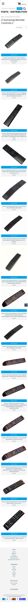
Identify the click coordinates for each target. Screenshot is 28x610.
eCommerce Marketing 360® (14, 596)
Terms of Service (14, 558)
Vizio (14, 576)
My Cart (14, 584)
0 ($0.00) (23, 4)
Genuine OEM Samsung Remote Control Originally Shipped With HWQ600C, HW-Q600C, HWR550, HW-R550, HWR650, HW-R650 (14, 94)
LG (14, 571)
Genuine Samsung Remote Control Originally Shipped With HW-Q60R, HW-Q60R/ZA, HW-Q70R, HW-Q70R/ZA (14, 59)
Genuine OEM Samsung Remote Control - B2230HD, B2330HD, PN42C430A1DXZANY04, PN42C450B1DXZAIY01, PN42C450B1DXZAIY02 (14, 315)
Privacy (14, 555)
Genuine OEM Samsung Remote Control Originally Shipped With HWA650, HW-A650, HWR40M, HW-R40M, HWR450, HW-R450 (14, 282)
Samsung (14, 569)
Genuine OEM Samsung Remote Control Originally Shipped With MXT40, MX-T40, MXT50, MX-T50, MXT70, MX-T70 (14, 171)
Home (2, 16)
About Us (14, 553)
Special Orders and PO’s (14, 559)
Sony (14, 568)
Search (14, 552)
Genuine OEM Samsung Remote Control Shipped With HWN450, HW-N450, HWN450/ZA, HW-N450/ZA (14, 240)
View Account (14, 583)
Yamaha (14, 572)
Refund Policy (14, 556)
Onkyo (14, 574)
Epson (14, 566)
